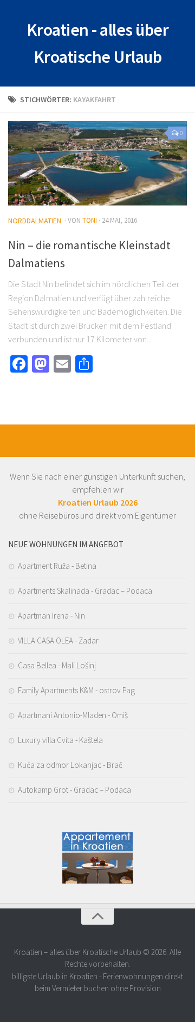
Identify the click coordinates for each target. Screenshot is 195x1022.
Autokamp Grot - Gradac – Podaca (74, 790)
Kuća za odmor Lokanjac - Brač (70, 765)
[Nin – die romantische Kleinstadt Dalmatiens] (97, 163)
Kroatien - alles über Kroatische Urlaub (98, 43)
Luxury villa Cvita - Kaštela (60, 740)
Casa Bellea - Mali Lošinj (57, 665)
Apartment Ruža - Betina (57, 566)
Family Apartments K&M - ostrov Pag (76, 690)
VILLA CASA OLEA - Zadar (58, 640)
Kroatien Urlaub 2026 (98, 502)
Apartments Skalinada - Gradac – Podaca (85, 591)
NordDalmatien (34, 220)
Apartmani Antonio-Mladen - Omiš (73, 715)
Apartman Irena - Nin (51, 615)
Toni (89, 220)
